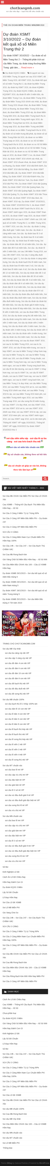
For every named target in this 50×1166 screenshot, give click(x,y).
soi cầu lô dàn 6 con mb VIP (17, 719)
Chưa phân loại (9, 1013)
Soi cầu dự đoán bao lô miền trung (23, 241)
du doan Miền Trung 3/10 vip (20, 112)
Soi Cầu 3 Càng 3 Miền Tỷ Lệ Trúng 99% (21, 513)
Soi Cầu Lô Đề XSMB (12, 902)
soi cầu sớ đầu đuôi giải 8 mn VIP (20, 846)
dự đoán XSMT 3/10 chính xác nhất (23, 159)
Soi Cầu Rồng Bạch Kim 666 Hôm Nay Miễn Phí (23, 976)
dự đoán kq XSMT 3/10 (18, 87)
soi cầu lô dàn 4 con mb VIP (17, 714)
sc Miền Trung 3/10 (36, 223)
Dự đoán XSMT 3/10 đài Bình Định (28, 166)
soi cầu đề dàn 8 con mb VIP (17, 678)
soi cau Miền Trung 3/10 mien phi (27, 394)
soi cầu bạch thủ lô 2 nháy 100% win (21, 704)
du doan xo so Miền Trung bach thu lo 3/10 (27, 130)
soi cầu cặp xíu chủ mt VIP (16, 775)
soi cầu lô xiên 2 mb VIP (15, 744)
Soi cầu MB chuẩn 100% (13, 699)
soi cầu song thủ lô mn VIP (17, 856)
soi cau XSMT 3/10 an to (14, 408)
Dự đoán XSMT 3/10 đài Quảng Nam (24, 187)
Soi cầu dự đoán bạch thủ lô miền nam (25, 262)
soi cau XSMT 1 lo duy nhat (15, 405)
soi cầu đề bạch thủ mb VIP (17, 683)
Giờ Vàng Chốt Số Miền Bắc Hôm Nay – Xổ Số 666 (25, 559)
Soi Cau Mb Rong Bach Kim (15, 554)
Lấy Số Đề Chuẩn (10, 892)
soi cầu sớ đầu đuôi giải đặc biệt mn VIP (22, 851)
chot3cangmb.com (25, 8)
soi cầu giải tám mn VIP (15, 831)
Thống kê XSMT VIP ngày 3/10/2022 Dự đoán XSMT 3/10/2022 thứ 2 (24, 426)
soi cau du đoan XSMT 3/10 (32, 340)
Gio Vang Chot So (10, 913)
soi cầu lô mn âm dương (13, 369)
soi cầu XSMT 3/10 (36, 405)
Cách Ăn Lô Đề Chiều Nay (14, 877)
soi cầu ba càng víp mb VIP (17, 653)
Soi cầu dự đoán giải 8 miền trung (29, 305)
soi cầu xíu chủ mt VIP (15, 810)
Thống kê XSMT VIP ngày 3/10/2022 (19, 422)
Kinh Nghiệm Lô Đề (11, 872)
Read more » (27, 67)
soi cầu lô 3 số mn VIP (15, 841)
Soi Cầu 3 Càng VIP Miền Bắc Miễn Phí (20, 527)
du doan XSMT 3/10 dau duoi (26, 198)
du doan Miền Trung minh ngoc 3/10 (24, 119)
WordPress (44, 1163)
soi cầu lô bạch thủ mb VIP (16, 734)
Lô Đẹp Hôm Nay (10, 897)
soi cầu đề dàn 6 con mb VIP (17, 668)
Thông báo (7, 1148)
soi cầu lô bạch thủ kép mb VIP (18, 729)
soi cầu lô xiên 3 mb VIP (15, 749)
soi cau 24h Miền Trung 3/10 (30, 251)
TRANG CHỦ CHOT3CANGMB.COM (19, 644)
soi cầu (19, 226)
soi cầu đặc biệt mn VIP (15, 836)
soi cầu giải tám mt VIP (15, 785)
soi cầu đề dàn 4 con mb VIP (17, 663)
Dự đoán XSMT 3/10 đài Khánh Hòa (24, 176)
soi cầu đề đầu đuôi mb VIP (17, 689)
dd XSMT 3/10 (24, 80)
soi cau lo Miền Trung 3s (14, 355)
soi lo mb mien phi (38, 419)
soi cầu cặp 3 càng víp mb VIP (18, 658)
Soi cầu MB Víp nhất (12, 649)
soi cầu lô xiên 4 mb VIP (15, 755)
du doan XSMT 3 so (23, 155)
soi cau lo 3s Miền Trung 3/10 (16, 344)
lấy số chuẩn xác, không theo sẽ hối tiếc (27, 454)
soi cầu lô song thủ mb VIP (17, 760)
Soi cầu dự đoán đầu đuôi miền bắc (27, 294)
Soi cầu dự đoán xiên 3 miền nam (23, 326)
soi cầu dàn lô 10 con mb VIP (18, 709)
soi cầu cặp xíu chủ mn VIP (17, 825)
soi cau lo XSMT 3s (19, 373)
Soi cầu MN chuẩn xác (12, 816)
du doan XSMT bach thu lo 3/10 (26, 208)
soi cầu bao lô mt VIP (14, 770)
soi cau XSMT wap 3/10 (18, 419)
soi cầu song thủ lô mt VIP (16, 805)
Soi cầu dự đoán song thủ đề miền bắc (25, 316)
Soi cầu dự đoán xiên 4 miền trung (27, 333)
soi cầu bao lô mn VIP (14, 820)
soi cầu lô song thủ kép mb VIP (18, 739)
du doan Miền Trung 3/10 (34, 98)
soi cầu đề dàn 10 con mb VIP (18, 673)
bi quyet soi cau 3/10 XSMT (30, 76)
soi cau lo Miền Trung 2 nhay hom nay (29, 351)
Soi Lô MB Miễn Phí (11, 907)
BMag (9, 1163)
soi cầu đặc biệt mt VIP (15, 780)
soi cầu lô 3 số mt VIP (14, 790)
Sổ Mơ (5, 867)
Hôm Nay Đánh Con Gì (13, 882)
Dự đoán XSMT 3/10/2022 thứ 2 (17, 205)
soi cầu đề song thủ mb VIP (17, 694)
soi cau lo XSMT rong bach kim (26, 380)
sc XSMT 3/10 (9, 226)
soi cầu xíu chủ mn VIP (15, 861)
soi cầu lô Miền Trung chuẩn (28, 358)
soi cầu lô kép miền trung (25, 348)
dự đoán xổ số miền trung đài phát (18, 134)
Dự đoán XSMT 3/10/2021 (33, 201)
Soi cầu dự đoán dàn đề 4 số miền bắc (24, 280)
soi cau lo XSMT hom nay (20, 376)
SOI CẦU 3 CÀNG (10, 532)
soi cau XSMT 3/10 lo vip (28, 412)
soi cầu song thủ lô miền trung (31, 401)
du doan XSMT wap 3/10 (21, 216)
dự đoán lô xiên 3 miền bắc (28, 94)
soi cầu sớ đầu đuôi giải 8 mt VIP (19, 795)
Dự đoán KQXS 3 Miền (15, 73)
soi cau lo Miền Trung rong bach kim (29, 365)
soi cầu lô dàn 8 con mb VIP (17, 724)
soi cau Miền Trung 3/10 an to (21, 387)
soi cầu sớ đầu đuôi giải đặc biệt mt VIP (22, 800)
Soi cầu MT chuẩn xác (12, 765)
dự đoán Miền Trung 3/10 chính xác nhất (21, 101)
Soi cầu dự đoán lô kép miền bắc (17, 308)
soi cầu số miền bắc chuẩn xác (25, 447)
